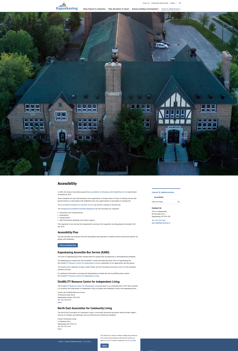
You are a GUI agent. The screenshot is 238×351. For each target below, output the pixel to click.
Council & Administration (170, 9)
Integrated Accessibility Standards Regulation (78, 209)
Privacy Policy (132, 340)
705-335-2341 (160, 220)
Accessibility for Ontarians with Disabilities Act (107, 192)
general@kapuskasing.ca (161, 223)
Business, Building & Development (145, 9)
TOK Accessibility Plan (68, 245)
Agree (104, 346)
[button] (164, 202)
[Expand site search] (180, 3)
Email (60, 302)
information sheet (116, 267)
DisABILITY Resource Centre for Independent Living (79, 263)
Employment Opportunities (159, 3)
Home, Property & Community (94, 9)
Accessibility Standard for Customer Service (77, 205)
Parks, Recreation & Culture (118, 9)
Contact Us (146, 3)
